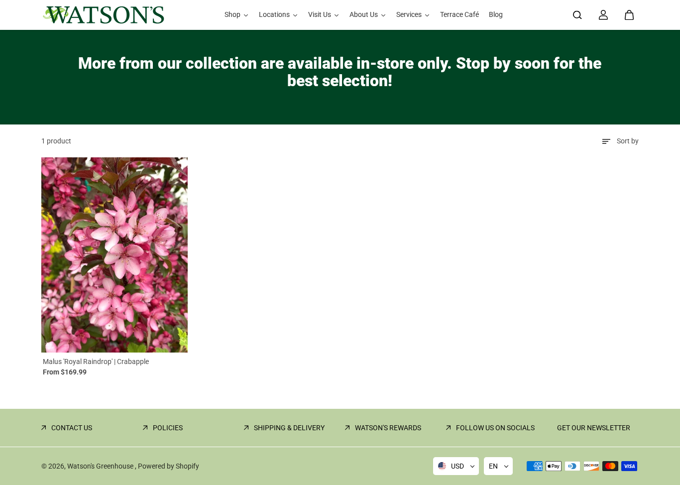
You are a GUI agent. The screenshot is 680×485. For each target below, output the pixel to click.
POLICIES (168, 428)
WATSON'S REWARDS (388, 428)
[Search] (577, 14)
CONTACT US (71, 428)
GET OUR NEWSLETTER (593, 428)
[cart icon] (629, 14)
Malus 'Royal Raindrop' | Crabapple (96, 361)
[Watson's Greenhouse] (103, 14)
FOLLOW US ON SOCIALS (495, 428)
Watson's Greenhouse (101, 466)
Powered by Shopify (168, 466)
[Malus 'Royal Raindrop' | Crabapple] (114, 255)
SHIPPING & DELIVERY (289, 428)
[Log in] (603, 14)
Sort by (628, 141)
